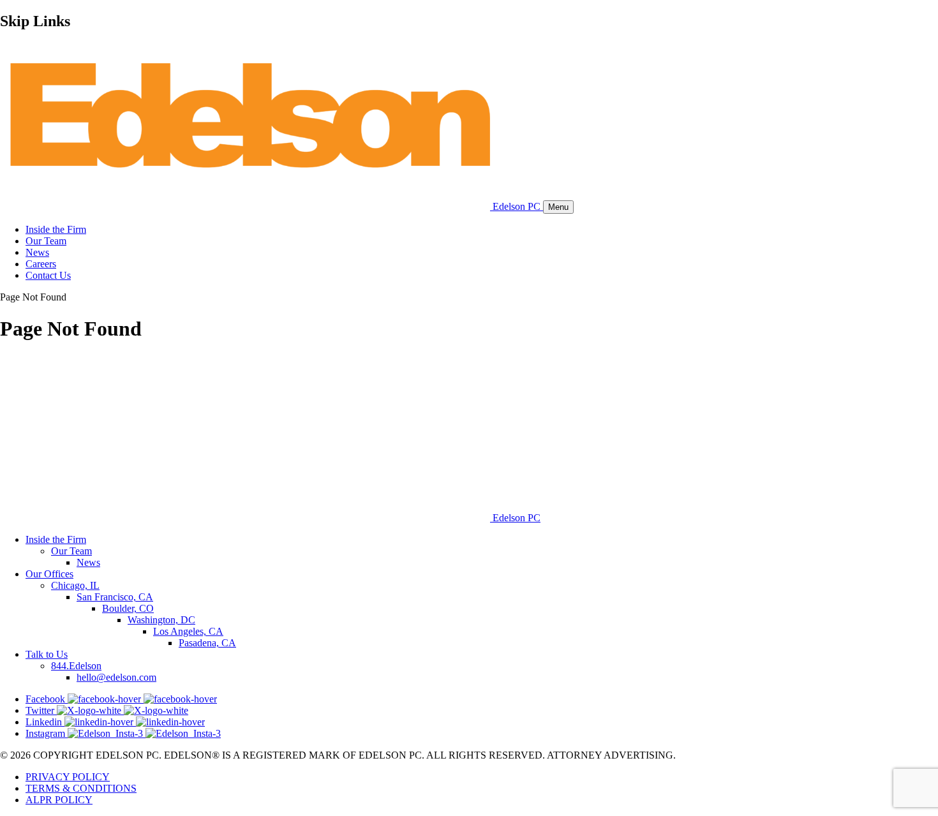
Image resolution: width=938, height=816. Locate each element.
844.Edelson (76, 665)
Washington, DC (161, 619)
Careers (41, 263)
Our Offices (49, 573)
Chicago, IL (75, 585)
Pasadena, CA (207, 642)
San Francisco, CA (115, 596)
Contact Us (48, 275)
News (37, 252)
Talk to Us (47, 654)
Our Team (46, 240)
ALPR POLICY (59, 799)
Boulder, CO (128, 608)
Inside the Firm (56, 229)
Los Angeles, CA (188, 631)
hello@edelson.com (116, 677)
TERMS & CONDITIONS (81, 788)
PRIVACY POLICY (68, 776)
